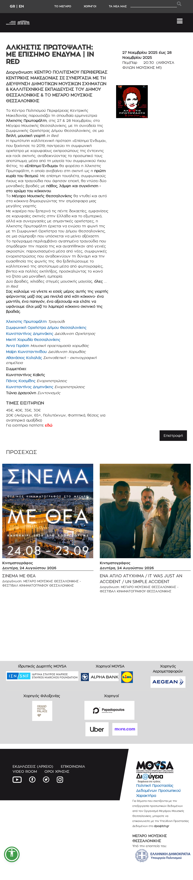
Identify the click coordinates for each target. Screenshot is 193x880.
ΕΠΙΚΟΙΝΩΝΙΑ (73, 766)
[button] (12, 854)
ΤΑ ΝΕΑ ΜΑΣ (118, 6)
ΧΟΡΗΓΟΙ (90, 6)
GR (12, 6)
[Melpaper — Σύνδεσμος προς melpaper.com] (141, 675)
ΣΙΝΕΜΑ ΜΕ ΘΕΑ (19, 576)
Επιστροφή (173, 435)
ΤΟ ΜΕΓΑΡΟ (62, 6)
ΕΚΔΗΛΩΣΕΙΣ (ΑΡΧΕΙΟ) (33, 766)
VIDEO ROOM (25, 771)
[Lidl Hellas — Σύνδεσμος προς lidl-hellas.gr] (120, 675)
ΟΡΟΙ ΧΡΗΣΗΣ (56, 771)
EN (21, 6)
